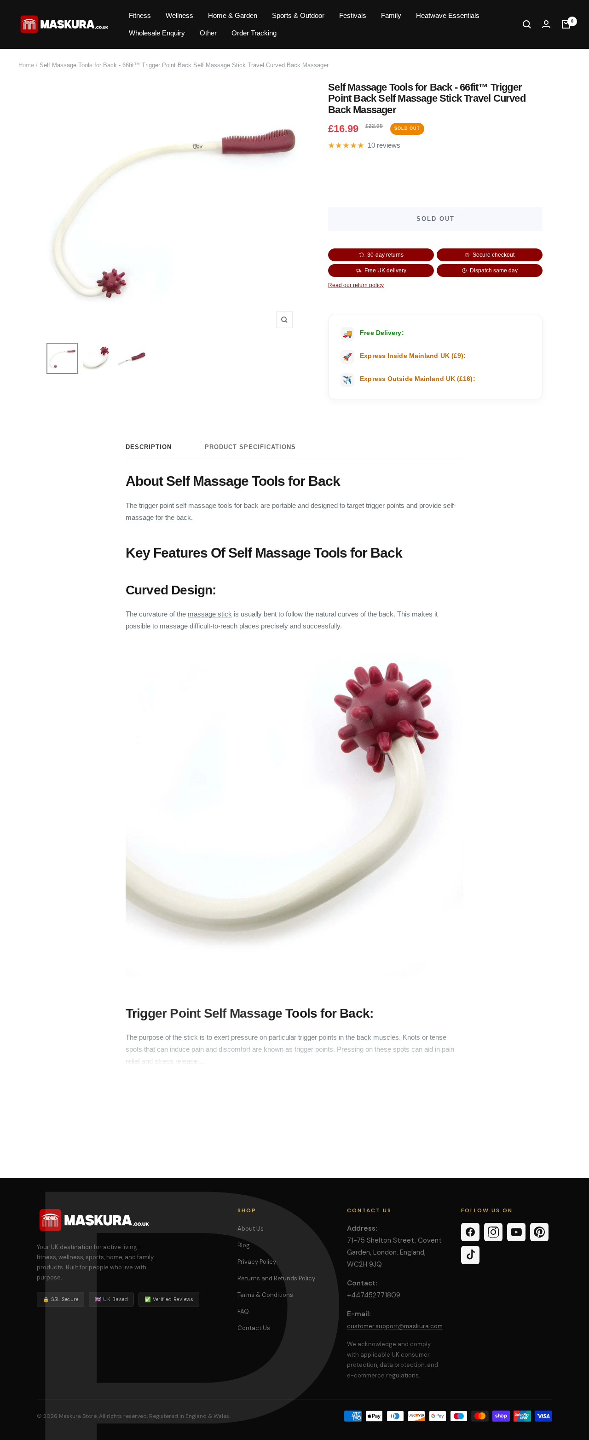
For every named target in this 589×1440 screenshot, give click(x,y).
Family (391, 15)
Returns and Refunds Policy (276, 1278)
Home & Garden (232, 15)
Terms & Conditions (265, 1295)
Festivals (352, 15)
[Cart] (566, 24)
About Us (250, 1229)
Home (26, 65)
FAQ (243, 1311)
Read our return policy (356, 285)
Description (149, 447)
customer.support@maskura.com (395, 1326)
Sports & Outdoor (298, 15)
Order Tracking (254, 33)
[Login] (546, 24)
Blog (243, 1245)
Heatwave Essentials (447, 15)
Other (208, 33)
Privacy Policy (256, 1262)
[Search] (527, 24)
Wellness (179, 15)
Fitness (140, 15)
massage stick (210, 614)
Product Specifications (250, 447)
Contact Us (253, 1328)
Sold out (435, 218)
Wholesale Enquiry (157, 33)
